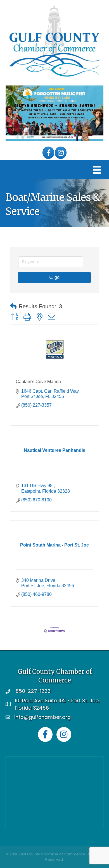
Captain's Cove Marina (38, 381)
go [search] (57, 277)
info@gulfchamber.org (42, 717)
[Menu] (96, 170)
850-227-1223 (33, 691)
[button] (13, 306)
